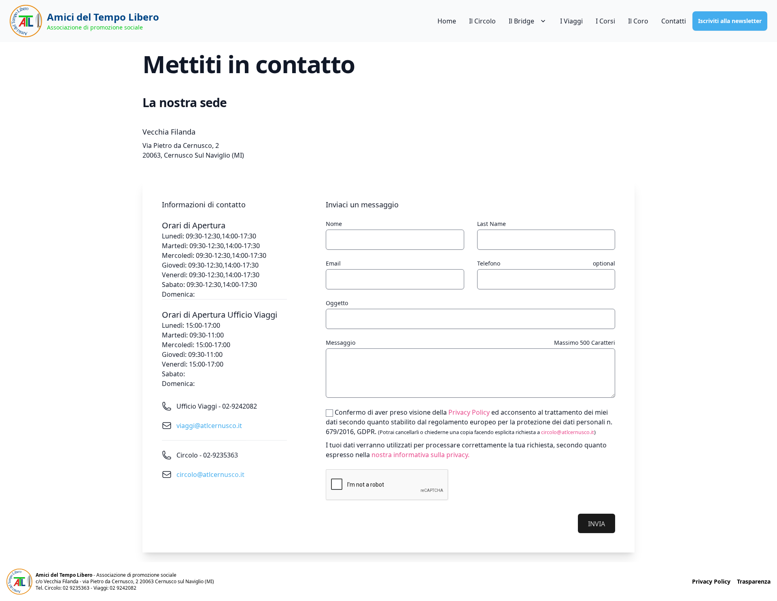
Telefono (488, 263)
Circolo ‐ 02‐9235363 (207, 455)
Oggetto (337, 303)
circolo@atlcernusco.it (210, 474)
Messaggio (340, 342)
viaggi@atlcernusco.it (209, 425)
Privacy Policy (469, 412)
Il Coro (638, 21)
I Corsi (605, 21)
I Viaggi (571, 21)
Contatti (673, 21)
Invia (596, 523)
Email (333, 263)
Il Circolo (482, 21)
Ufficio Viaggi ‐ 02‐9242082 (216, 406)
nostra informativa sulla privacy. (420, 454)
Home (446, 21)
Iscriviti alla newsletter (730, 21)
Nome (334, 224)
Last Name (491, 224)
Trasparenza (754, 581)
